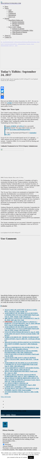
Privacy (13, 414)
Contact (8, 414)
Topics (7, 8)
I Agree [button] (31, 457)
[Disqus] (20, 267)
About (3, 414)
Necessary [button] (6, 442)
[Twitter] (20, 91)
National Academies (18, 29)
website (9, 103)
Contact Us (8, 37)
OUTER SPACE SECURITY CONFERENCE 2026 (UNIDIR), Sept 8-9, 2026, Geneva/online (22, 389)
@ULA (21, 126)
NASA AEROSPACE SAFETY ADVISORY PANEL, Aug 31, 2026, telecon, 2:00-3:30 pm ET (22, 368)
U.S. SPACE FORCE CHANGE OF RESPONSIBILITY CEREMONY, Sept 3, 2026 (20, 384)
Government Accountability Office (22, 30)
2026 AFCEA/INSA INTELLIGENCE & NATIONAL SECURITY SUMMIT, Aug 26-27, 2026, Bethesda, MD (22, 343)
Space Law (11, 17)
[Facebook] (20, 88)
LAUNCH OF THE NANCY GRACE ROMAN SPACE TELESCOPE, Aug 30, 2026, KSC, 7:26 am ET (21, 359)
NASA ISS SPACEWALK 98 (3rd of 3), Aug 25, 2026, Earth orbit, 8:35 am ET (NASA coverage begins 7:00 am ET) (22, 333)
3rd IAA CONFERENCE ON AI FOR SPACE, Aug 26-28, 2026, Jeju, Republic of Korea (22, 348)
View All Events (6, 397)
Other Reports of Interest (19, 32)
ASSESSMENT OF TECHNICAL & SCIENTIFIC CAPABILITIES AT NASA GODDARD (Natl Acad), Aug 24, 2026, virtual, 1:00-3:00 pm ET (22, 328)
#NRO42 (8, 128)
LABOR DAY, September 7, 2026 (15, 386)
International (12, 15)
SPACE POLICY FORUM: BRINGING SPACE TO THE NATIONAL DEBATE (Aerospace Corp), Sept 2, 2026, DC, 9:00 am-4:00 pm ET (22, 379)
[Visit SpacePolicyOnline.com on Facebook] (22, 404)
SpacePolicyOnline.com (15, 20)
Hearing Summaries (18, 22)
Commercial (12, 13)
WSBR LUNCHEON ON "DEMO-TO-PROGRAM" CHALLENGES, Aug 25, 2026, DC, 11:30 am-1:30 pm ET (22, 338)
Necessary (8, 444)
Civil (9, 10)
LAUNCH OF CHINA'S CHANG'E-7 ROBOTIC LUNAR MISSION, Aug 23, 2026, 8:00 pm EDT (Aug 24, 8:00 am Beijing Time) (22, 323)
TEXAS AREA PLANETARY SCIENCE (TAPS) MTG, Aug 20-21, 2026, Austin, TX (21, 310)
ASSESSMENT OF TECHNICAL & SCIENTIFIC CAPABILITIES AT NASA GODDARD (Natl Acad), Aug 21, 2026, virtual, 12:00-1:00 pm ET (22, 314)
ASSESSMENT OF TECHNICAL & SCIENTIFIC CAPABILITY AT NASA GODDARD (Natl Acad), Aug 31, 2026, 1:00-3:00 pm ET (21, 364)
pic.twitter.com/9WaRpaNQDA (20, 129)
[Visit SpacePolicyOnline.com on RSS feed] (22, 407)
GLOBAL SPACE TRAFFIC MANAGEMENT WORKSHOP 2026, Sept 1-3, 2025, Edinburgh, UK (21, 375)
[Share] (20, 97)
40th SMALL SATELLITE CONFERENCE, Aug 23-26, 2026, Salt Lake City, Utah (22, 319)
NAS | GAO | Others (14, 27)
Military (10, 11)
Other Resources (17, 34)
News (6, 6)
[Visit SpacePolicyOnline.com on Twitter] (22, 401)
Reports (7, 18)
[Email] (20, 94)
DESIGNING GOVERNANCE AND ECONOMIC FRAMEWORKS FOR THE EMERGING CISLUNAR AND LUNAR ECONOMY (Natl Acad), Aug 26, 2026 (22, 353)
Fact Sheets (15, 25)
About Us (7, 35)
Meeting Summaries (18, 23)
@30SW (13, 126)
